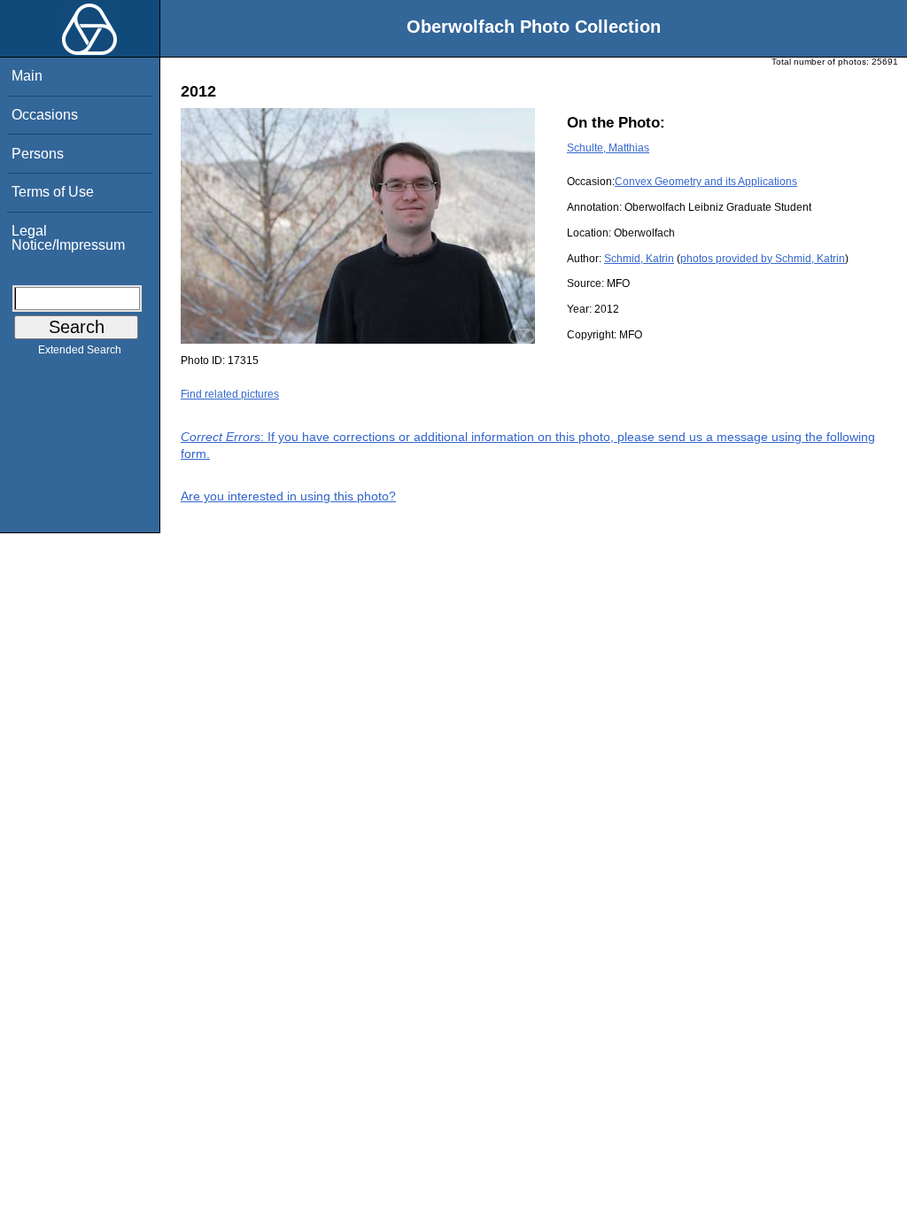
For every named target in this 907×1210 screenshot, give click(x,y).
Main (27, 75)
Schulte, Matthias (608, 148)
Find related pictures (230, 394)
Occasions (45, 114)
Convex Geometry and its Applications (706, 181)
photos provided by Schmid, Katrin (762, 258)
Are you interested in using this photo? (288, 496)
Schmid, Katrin (639, 258)
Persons (38, 153)
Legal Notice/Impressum (68, 237)
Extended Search (79, 350)
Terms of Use (53, 191)
